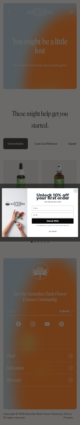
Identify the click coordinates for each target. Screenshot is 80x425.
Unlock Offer (53, 220)
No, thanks (53, 231)
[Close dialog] (75, 190)
